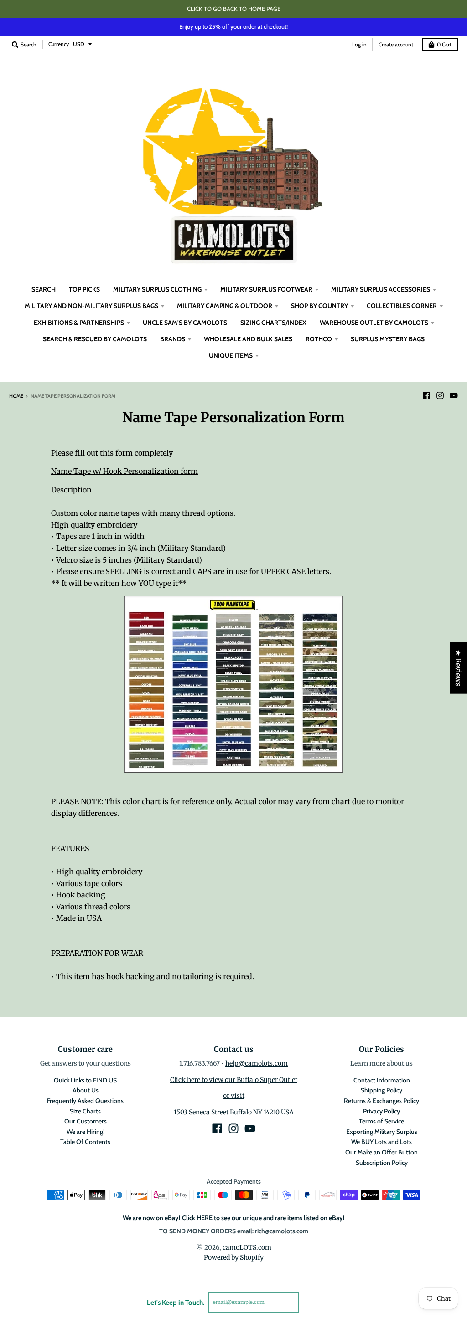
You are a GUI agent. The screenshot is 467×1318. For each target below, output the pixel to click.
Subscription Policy (382, 1163)
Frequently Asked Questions (85, 1101)
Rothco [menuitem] (319, 339)
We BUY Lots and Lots (381, 1142)
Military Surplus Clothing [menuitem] (157, 289)
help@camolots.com (256, 1063)
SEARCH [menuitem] (43, 289)
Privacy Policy (381, 1111)
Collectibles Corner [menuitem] (402, 306)
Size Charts (85, 1111)
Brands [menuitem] (172, 339)
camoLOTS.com (247, 1247)
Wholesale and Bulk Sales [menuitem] (248, 339)
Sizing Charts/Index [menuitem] (273, 322)
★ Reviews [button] (458, 667)
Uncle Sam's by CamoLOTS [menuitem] (185, 322)
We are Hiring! (85, 1132)
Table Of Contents (85, 1142)
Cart (444, 44)
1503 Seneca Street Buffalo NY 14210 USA (234, 1112)
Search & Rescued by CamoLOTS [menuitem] (95, 339)
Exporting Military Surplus (381, 1132)
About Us (86, 1090)
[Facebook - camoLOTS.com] (426, 395)
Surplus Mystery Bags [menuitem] (388, 339)
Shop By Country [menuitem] (319, 306)
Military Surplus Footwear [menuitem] (266, 289)
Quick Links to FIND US (85, 1080)
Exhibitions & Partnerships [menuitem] (79, 322)
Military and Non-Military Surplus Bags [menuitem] (91, 306)
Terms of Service (381, 1121)
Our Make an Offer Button (381, 1152)
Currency (58, 44)
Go (309, 1302)
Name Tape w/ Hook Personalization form (124, 471)
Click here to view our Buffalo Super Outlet (233, 1080)
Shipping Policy (381, 1090)
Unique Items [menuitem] (231, 355)
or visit (233, 1096)
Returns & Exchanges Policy (381, 1101)
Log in (359, 44)
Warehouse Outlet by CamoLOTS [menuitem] (374, 322)
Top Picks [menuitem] (84, 289)
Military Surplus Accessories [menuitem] (380, 289)
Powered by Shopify (234, 1257)
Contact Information (381, 1080)
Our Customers (85, 1121)
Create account (396, 44)
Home (16, 396)
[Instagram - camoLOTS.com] (440, 395)
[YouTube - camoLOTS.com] (454, 395)
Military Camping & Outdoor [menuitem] (224, 306)
